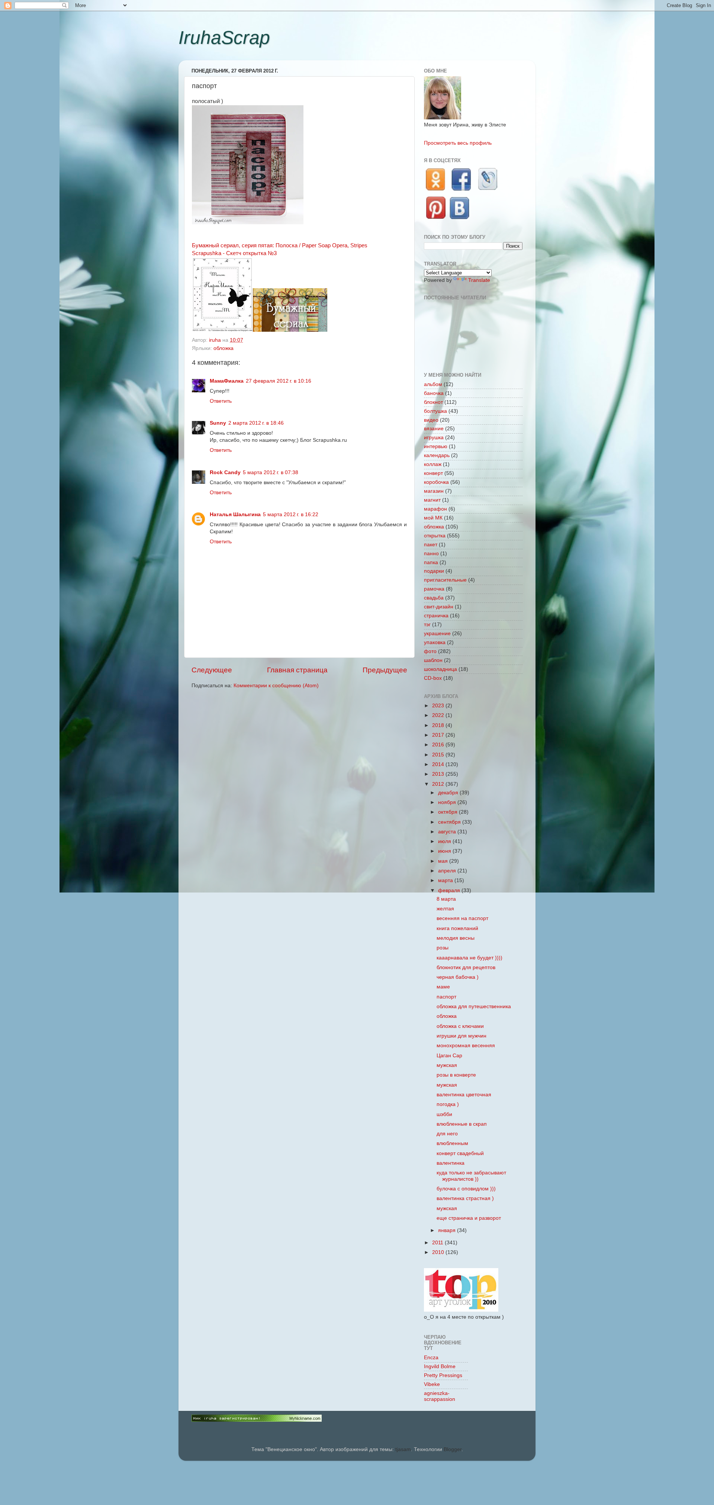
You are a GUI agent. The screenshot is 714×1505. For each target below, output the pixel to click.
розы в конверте (456, 1075)
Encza (431, 1357)
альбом (433, 384)
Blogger (452, 1449)
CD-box (433, 678)
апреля (447, 871)
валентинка (450, 1163)
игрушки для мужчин (461, 1036)
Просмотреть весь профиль (458, 143)
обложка (223, 348)
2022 (439, 715)
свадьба (434, 598)
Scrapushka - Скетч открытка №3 (234, 253)
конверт (433, 473)
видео (431, 420)
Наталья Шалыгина (235, 514)
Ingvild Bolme (440, 1366)
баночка (434, 393)
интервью (435, 446)
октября (448, 812)
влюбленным (452, 1143)
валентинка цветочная (464, 1094)
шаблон (433, 660)
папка (431, 562)
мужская (447, 1065)
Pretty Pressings (443, 1375)
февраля (449, 890)
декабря (449, 792)
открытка (435, 535)
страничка (436, 615)
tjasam (403, 1449)
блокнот (433, 402)
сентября (450, 822)
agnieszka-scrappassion (439, 1396)
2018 (439, 725)
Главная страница (297, 670)
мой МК (433, 518)
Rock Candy (225, 472)
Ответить (221, 401)
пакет (430, 544)
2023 (439, 705)
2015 (439, 755)
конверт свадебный (460, 1153)
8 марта (446, 899)
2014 (439, 764)
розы (442, 948)
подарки (434, 571)
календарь (437, 455)
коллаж (432, 464)
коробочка (436, 482)
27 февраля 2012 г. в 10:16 (278, 381)
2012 (439, 784)
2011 (438, 1242)
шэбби (444, 1114)
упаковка (435, 642)
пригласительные (445, 580)
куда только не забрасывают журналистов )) (471, 1175)
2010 (439, 1252)
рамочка (434, 589)
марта (446, 880)
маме (443, 987)
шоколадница (440, 669)
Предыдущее (385, 670)
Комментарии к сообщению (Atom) (276, 685)
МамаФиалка (227, 381)
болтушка (435, 411)
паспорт (446, 997)
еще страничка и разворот (469, 1218)
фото (430, 651)
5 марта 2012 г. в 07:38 (270, 472)
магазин (434, 491)
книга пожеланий (457, 928)
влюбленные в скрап (462, 1124)
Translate (479, 280)
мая (443, 861)
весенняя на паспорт (462, 918)
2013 (439, 774)
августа (447, 831)
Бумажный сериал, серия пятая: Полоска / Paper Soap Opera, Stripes (279, 245)
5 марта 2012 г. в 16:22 (290, 514)
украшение (437, 633)
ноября (447, 802)
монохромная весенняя (466, 1045)
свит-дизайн (438, 607)
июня (445, 851)
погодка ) (448, 1104)
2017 (439, 735)
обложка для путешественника (474, 1006)
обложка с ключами (460, 1026)
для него (447, 1133)
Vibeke (432, 1384)
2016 (439, 744)
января (447, 1230)
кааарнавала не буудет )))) (469, 958)
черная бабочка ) (458, 977)
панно (431, 553)
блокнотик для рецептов (466, 967)
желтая (445, 908)
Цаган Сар (449, 1055)
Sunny (218, 423)
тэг (427, 624)
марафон (435, 509)
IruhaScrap (224, 37)
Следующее (212, 670)
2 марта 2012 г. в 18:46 (256, 423)
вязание (434, 428)
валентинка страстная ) (465, 1198)
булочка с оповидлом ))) (466, 1189)
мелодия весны (456, 938)
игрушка (434, 437)
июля (445, 841)
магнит (432, 500)
